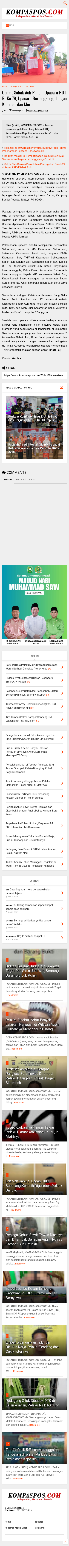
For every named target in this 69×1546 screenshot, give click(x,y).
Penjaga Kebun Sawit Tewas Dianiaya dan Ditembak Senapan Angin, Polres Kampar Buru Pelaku (34, 1239)
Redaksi (38, 1522)
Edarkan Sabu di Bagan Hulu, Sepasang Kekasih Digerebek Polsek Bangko (34, 1185)
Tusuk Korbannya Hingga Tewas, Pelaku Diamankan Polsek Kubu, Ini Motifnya (32, 1132)
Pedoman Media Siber (16, 1528)
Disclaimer (39, 1528)
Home (4, 87)
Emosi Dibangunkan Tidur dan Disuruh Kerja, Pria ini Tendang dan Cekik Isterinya (32, 1347)
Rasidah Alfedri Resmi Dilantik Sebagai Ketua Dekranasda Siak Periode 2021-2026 (34, 448)
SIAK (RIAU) (16, 87)
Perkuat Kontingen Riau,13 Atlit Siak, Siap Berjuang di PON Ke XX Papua (32, 418)
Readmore (13, 995)
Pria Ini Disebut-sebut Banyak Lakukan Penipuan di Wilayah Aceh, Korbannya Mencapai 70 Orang (32, 1024)
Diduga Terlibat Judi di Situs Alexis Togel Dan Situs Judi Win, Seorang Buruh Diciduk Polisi (32, 970)
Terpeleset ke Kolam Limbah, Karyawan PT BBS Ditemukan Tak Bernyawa (31, 1293)
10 (8, 1444)
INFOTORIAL (30, 87)
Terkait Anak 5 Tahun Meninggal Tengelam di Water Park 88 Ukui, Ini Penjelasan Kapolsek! (33, 1454)
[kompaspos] (34, 17)
